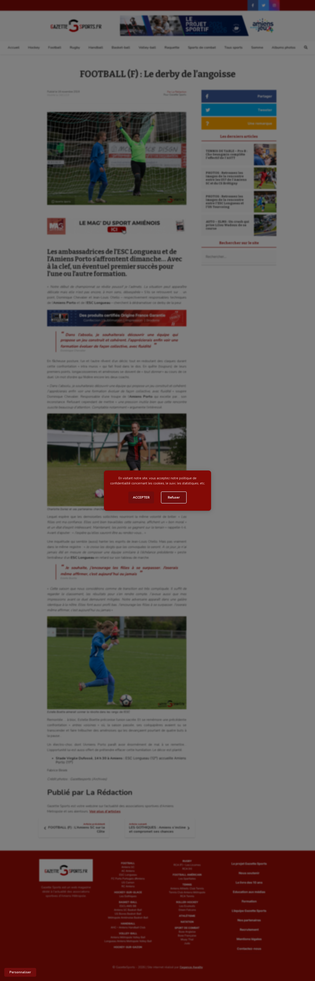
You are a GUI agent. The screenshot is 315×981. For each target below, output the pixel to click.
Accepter (141, 497)
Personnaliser (20, 972)
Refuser (174, 497)
